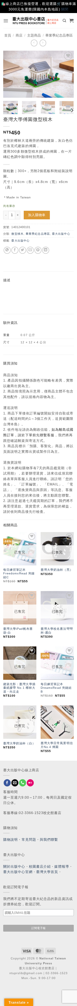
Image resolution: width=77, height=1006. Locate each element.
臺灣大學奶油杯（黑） (57, 569)
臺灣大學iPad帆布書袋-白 (18, 630)
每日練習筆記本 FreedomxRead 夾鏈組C (19, 573)
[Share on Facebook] (14, 250)
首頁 (7, 35)
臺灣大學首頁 (47, 872)
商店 (19, 35)
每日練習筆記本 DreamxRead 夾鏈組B (56, 688)
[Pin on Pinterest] (37, 250)
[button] (6, 20)
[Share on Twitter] (22, 250)
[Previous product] (43, 43)
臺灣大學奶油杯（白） (19, 743)
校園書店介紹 (40, 866)
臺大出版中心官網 (18, 872)
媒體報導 (61, 866)
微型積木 (17, 233)
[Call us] (22, 782)
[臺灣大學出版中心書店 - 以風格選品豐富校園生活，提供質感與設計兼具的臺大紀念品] (35, 20)
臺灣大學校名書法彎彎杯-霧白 (57, 630)
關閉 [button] (64, 9)
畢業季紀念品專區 (59, 35)
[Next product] (34, 43)
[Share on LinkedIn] (45, 250)
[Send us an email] (14, 782)
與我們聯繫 (49, 839)
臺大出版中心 (61, 233)
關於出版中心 (14, 866)
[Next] (67, 74)
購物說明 (10, 839)
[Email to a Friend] (30, 250)
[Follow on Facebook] (7, 782)
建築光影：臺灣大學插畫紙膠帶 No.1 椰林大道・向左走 (19, 688)
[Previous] (10, 74)
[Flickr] (30, 782)
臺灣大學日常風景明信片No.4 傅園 (57, 745)
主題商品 (34, 35)
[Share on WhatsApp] (7, 250)
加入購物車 (37, 215)
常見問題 (29, 839)
